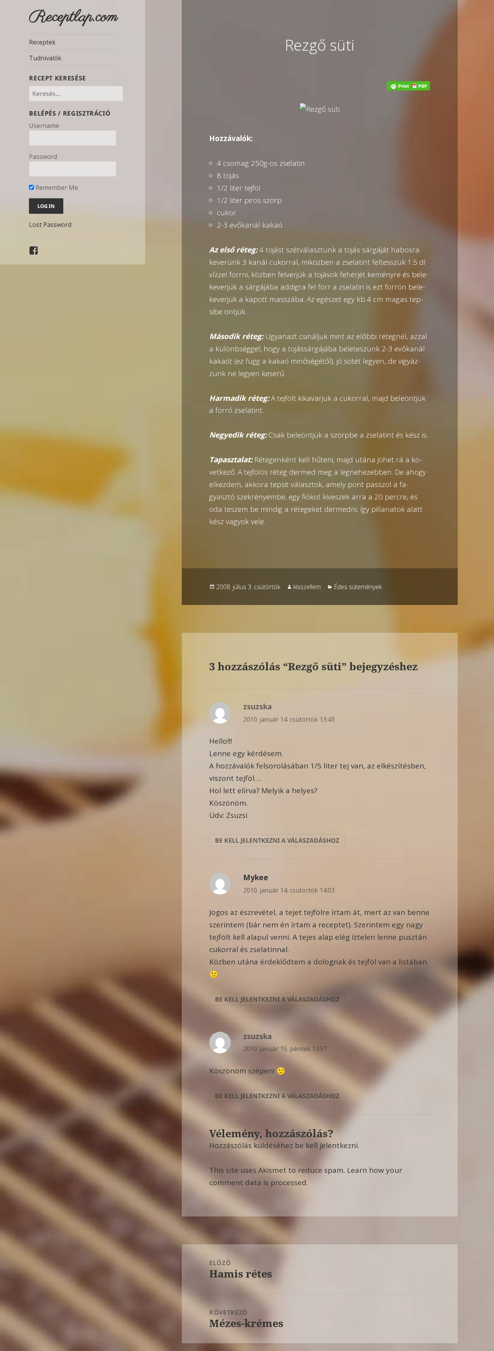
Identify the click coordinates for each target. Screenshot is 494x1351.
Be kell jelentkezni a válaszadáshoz (277, 840)
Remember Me (56, 187)
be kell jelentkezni (326, 1145)
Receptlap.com (73, 17)
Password (43, 156)
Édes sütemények (358, 587)
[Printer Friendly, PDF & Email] (408, 85)
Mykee (255, 877)
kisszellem (307, 587)
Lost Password (50, 224)
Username (44, 125)
